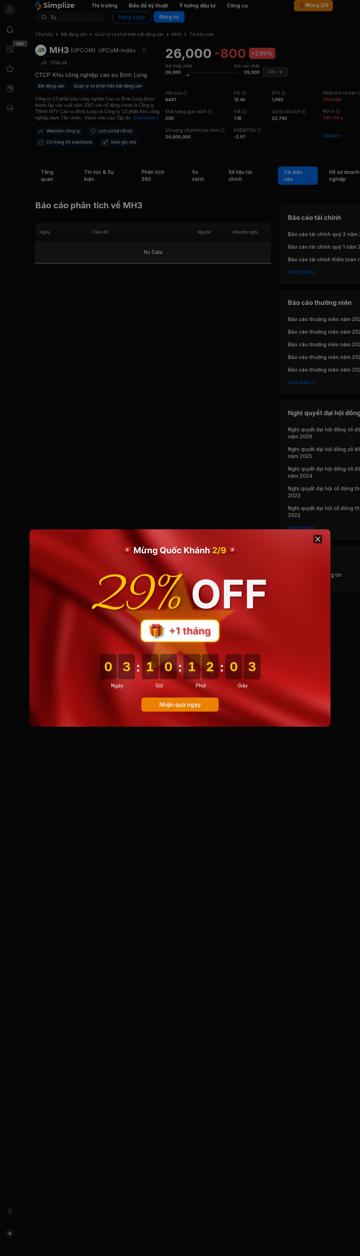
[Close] (318, 539)
